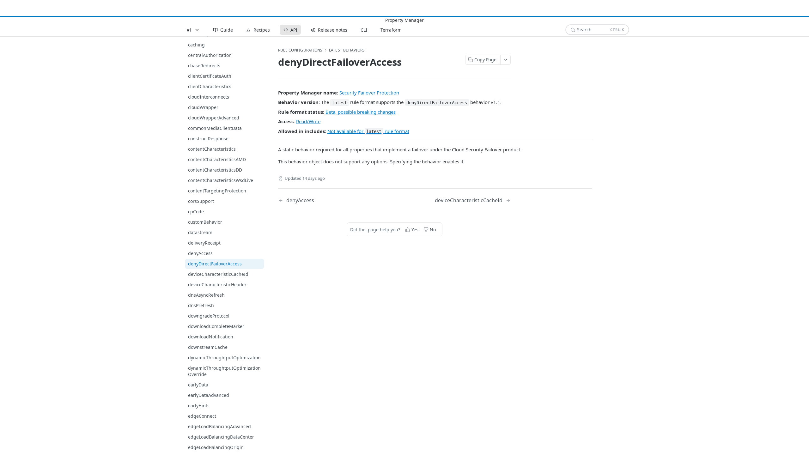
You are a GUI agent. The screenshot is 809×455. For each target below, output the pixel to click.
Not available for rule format (368, 131)
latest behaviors (347, 50)
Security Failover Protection (369, 92)
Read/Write (308, 121)
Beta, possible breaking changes (360, 112)
